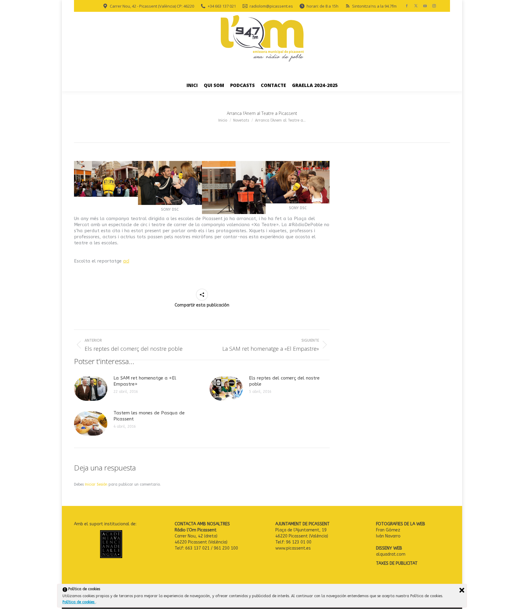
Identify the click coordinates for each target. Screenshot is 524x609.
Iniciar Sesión (97, 484)
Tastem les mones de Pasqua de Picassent (149, 416)
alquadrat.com (391, 554)
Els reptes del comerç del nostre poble (284, 381)
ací (126, 261)
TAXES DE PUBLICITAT (397, 563)
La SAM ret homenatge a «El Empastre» (144, 381)
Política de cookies (79, 602)
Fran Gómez (388, 530)
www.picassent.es (293, 548)
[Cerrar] (461, 590)
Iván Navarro (389, 536)
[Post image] (90, 388)
